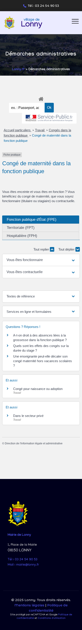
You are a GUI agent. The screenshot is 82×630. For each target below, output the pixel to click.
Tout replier (41, 249)
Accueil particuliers (17, 130)
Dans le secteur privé (28, 416)
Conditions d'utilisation (51, 618)
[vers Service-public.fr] (49, 118)
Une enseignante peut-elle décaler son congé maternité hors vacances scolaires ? (42, 360)
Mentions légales (29, 605)
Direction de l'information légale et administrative (34, 443)
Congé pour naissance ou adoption (38, 389)
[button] (41, 260)
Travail (40, 130)
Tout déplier (66, 249)
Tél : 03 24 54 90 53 (43, 6)
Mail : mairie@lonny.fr (23, 565)
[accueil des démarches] (41, 98)
